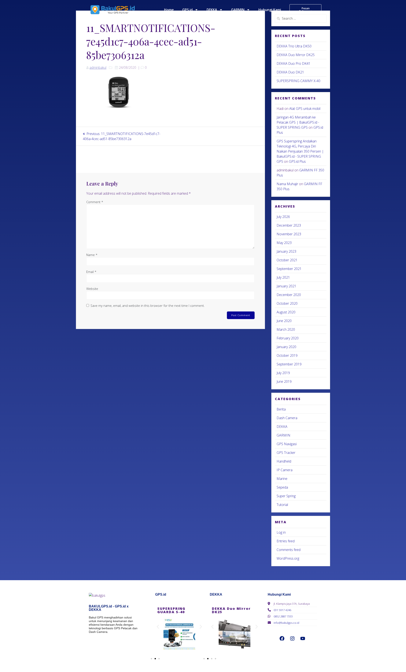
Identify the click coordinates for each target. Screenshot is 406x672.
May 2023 (284, 242)
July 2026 (283, 216)
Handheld (284, 461)
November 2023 (289, 234)
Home (169, 9)
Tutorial (282, 504)
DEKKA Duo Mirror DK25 (296, 54)
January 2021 (286, 286)
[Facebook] (282, 638)
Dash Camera (287, 418)
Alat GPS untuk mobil (304, 108)
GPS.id (187, 9)
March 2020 (286, 329)
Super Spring (286, 496)
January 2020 (286, 346)
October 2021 (287, 260)
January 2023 (286, 251)
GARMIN (237, 9)
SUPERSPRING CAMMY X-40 (298, 80)
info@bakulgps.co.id (286, 623)
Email (91, 272)
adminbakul (97, 67)
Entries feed (286, 541)
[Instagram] (292, 638)
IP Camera (284, 470)
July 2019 (283, 372)
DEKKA (212, 9)
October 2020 (287, 303)
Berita (281, 409)
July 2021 (283, 277)
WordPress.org (288, 558)
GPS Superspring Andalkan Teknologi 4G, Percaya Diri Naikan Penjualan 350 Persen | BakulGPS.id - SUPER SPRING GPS (300, 151)
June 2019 (284, 381)
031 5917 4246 (282, 610)
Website (92, 288)
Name (91, 255)
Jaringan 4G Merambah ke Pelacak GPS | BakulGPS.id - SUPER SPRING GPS (298, 122)
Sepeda (282, 487)
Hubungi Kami (269, 9)
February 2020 (288, 338)
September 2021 (289, 268)
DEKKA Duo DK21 (290, 72)
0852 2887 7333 (283, 616)
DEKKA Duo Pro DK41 (293, 63)
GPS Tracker (286, 452)
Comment (94, 202)
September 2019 (289, 364)
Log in (281, 532)
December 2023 (289, 225)
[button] (157, 626)
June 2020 (284, 320)
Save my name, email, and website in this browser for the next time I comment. (148, 305)
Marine (282, 478)
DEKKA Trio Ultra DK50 (294, 46)
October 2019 (287, 355)
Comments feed (288, 549)
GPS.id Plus (297, 161)
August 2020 (286, 312)
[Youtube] (303, 638)
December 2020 (289, 294)
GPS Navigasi (287, 444)
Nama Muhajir (287, 184)
